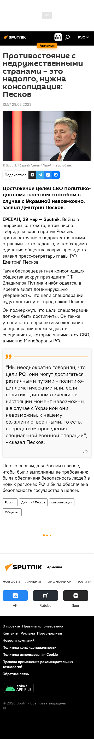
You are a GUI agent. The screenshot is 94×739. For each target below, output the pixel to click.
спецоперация (61, 502)
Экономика (59, 581)
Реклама (28, 633)
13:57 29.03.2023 (17, 104)
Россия (10, 502)
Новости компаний (18, 640)
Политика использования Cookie (30, 654)
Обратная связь (16, 673)
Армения (34, 581)
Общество (12, 512)
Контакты (11, 633)
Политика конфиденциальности (29, 647)
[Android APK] (18, 688)
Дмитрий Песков (33, 502)
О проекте (11, 626)
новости (11, 581)
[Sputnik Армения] (16, 39)
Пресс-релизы (49, 633)
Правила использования (42, 626)
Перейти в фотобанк (57, 165)
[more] (85, 451)
